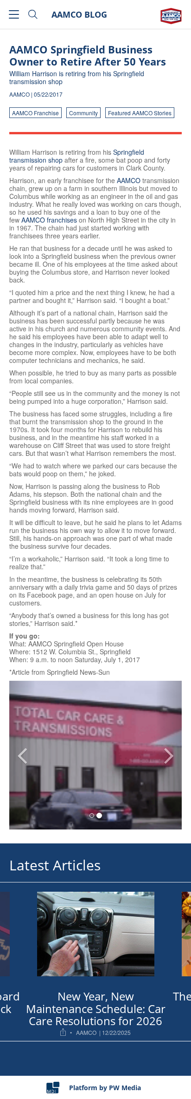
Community (83, 113)
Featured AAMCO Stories (140, 113)
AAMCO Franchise (35, 113)
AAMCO (128, 180)
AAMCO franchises (50, 219)
